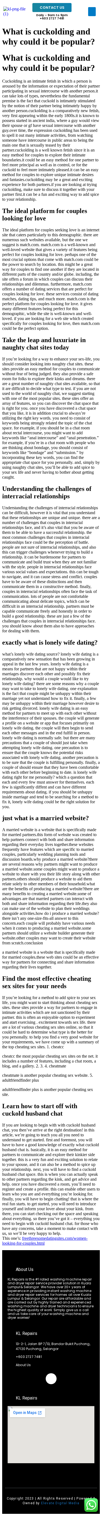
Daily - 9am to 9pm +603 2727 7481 (52, 17)
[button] (92, 11)
